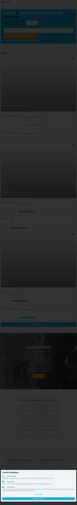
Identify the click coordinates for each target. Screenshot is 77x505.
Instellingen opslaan (38, 498)
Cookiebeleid (38, 494)
